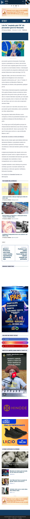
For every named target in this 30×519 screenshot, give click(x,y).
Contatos (20, 518)
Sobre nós (14, 518)
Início (9, 518)
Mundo (25, 30)
